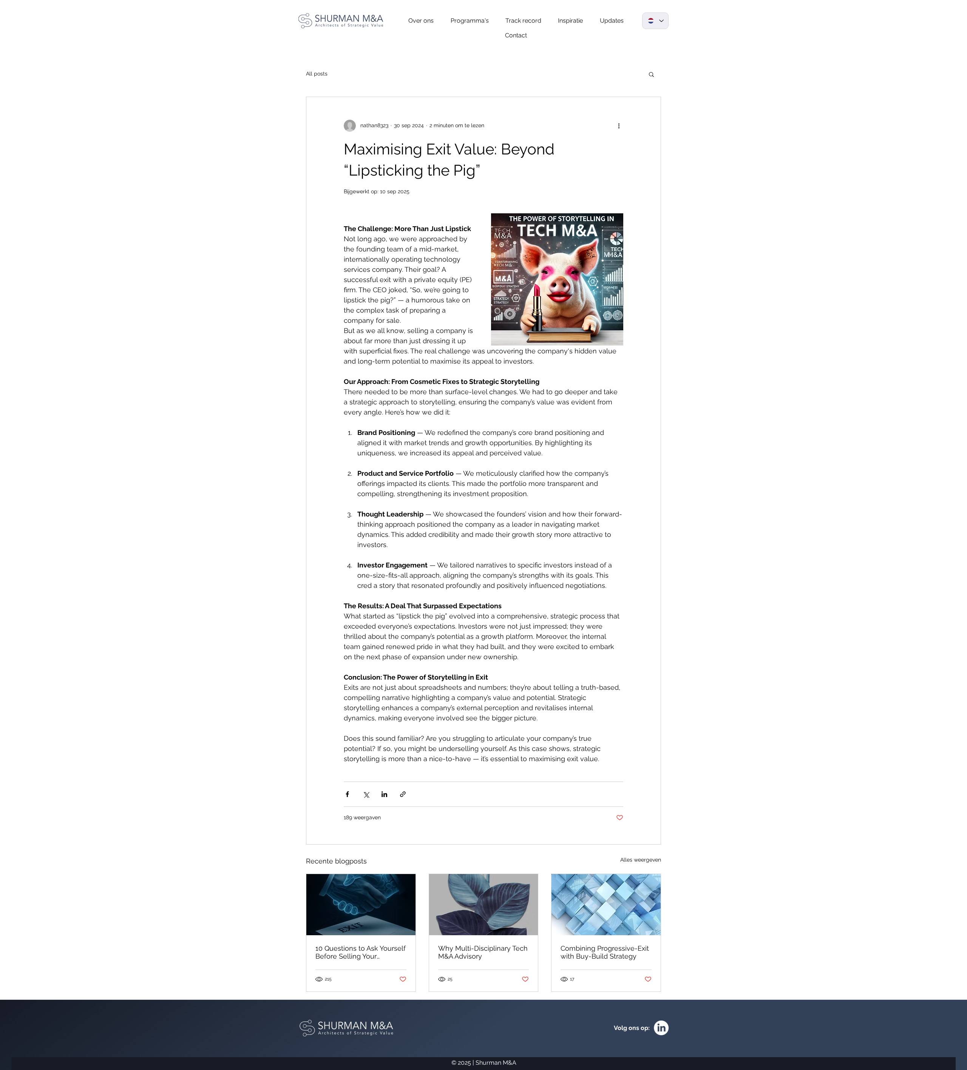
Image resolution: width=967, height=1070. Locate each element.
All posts (316, 74)
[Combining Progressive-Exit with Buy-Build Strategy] (606, 904)
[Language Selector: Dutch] (655, 20)
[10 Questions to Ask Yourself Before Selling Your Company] (361, 904)
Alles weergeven (640, 860)
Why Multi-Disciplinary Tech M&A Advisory (483, 952)
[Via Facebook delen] (347, 794)
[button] (651, 74)
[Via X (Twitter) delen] (365, 794)
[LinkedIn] (661, 1028)
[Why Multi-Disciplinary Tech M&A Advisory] (483, 904)
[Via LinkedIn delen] (384, 794)
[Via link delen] (402, 794)
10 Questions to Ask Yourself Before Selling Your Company (360, 952)
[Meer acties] (618, 125)
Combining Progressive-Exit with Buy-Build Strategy (605, 952)
